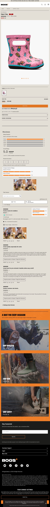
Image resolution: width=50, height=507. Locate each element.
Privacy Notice (23, 502)
